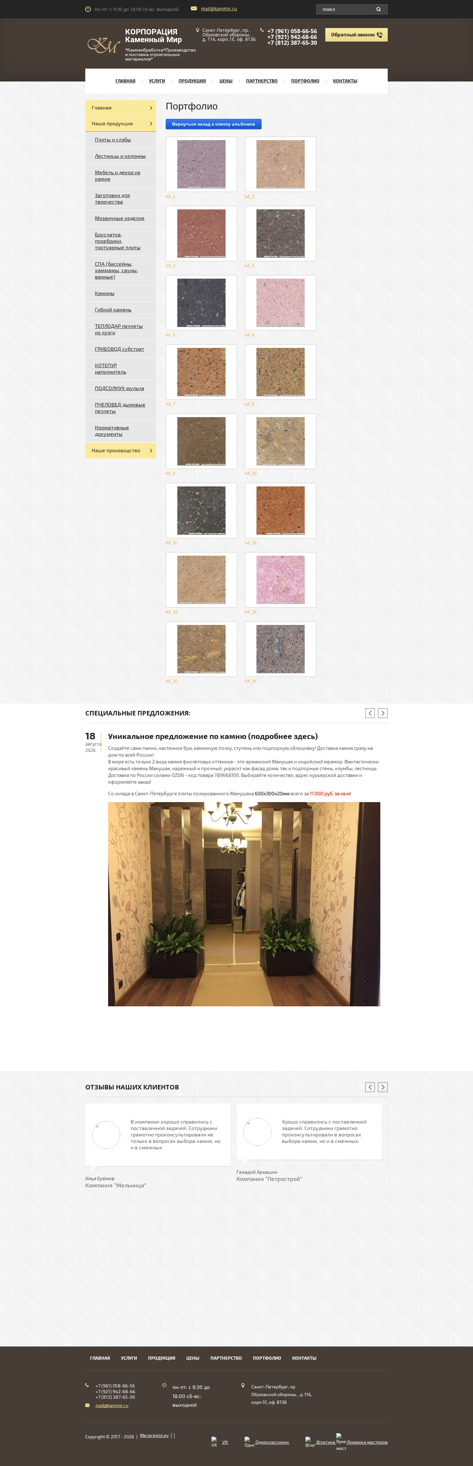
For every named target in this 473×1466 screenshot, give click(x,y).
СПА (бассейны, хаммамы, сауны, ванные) (116, 270)
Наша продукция (112, 123)
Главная (125, 81)
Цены (226, 81)
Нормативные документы (112, 431)
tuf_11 (171, 542)
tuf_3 (170, 265)
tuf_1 (170, 196)
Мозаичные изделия (119, 218)
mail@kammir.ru (219, 8)
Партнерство (262, 81)
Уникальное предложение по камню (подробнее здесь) (213, 736)
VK (225, 1442)
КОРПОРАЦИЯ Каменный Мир (153, 35)
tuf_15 (171, 681)
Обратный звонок (353, 35)
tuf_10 (250, 473)
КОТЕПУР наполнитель (110, 368)
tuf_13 (171, 611)
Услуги (157, 81)
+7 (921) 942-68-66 (292, 37)
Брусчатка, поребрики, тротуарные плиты (118, 241)
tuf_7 (170, 404)
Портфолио (305, 81)
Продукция (192, 81)
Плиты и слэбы (113, 140)
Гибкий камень (113, 310)
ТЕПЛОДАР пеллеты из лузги (119, 329)
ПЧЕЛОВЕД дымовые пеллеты (120, 408)
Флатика (325, 1442)
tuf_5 (170, 334)
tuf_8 (249, 404)
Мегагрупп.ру (154, 1435)
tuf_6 (249, 334)
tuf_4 (249, 265)
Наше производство (116, 450)
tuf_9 (170, 473)
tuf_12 (250, 542)
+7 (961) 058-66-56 (292, 31)
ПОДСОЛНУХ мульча (119, 388)
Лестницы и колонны (120, 156)
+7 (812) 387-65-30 (292, 42)
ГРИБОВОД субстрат (119, 349)
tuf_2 (249, 196)
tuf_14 (250, 611)
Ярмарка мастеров (367, 1442)
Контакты (345, 81)
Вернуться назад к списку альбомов (213, 124)
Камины (105, 293)
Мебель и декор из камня (117, 175)
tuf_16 (250, 681)
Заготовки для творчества (112, 198)
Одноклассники (272, 1442)
